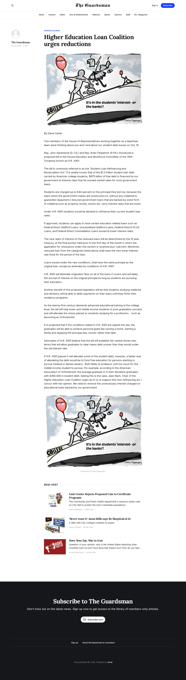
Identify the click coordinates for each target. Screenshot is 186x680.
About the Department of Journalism (98, 642)
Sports (107, 14)
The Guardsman (20, 42)
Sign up (74, 642)
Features (96, 14)
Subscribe (168, 5)
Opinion (118, 14)
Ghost (110, 662)
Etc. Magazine (140, 14)
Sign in (155, 5)
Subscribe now (95, 619)
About (41, 14)
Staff (128, 14)
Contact (51, 14)
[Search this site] (12, 5)
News (62, 14)
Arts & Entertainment (78, 14)
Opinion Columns (52, 31)
